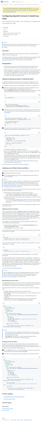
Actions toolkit (29, 201)
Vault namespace (25, 337)
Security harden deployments (18, 4)
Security (10, 4)
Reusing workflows (17, 268)
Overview (5, 51)
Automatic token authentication (10, 276)
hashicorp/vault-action (7, 59)
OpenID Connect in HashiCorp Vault (31, 4)
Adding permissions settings (10, 209)
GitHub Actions (5, 4)
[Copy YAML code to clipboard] (39, 235)
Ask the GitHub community (8, 408)
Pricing (22, 419)
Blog (31, 419)
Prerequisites (6, 63)
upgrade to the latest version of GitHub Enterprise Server (17, 10)
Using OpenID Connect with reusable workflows (14, 396)
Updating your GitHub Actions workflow (15, 168)
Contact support (6, 410)
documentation (35, 83)
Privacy (15, 419)
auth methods (27, 333)
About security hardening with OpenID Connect (27, 67)
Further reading (7, 394)
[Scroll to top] (40, 421)
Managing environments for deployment (13, 186)
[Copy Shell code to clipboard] (39, 95)
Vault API (23, 347)
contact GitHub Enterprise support (9, 11)
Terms (12, 419)
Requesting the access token (10, 280)
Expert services (27, 419)
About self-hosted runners (12, 334)
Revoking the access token (9, 341)
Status (18, 419)
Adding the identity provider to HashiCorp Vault (17, 79)
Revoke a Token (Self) (18, 353)
